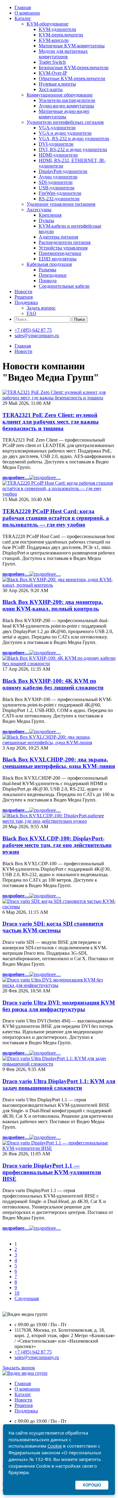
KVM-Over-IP (53, 73)
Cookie (55, 1446)
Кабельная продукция (49, 264)
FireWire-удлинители (60, 193)
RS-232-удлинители (59, 198)
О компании (27, 12)
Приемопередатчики (60, 253)
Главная (23, 7)
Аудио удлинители (58, 176)
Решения (24, 297)
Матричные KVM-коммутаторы (72, 45)
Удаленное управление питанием (61, 204)
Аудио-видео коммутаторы (66, 105)
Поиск (79, 319)
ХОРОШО (92, 1485)
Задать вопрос (41, 307)
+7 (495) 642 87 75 (33, 330)
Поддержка (26, 302)
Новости (23, 291)
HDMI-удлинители (58, 155)
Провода (48, 280)
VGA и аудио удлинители (65, 133)
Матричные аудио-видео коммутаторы (64, 114)
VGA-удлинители (57, 127)
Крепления (50, 215)
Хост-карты (51, 89)
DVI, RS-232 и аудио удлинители (73, 149)
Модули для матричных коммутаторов (63, 54)
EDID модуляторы (58, 258)
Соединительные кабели (64, 286)
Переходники (53, 275)
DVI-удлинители (56, 144)
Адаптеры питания (58, 236)
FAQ (31, 313)
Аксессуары (39, 209)
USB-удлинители (56, 187)
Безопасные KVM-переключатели (74, 67)
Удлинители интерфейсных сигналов (65, 122)
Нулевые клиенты (57, 83)
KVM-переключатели (61, 34)
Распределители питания (64, 242)
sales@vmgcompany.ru (37, 335)
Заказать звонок (18, 1367)
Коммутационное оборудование (60, 94)
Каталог (23, 18)
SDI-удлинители (56, 182)
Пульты (46, 220)
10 (17, 1293)
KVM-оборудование (47, 23)
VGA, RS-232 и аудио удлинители (74, 138)
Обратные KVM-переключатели (72, 78)
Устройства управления (63, 247)
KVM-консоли (54, 40)
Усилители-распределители (67, 100)
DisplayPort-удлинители (63, 171)
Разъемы (47, 269)
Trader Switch (52, 62)
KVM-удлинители (57, 29)
